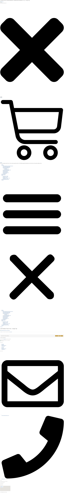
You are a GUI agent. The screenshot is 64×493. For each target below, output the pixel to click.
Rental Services (3, 174)
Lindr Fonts (5, 168)
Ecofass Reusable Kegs (6, 172)
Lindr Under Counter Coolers (6, 166)
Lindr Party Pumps (5, 317)
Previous (1, 326)
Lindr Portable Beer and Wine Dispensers (8, 311)
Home (2, 164)
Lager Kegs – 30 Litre (5, 321)
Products (3, 165)
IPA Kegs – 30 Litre (5, 177)
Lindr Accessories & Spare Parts (7, 315)
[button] (32, 245)
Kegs (2, 175)
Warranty (3, 347)
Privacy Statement (4, 345)
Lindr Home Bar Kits (5, 171)
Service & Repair (4, 319)
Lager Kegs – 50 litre (5, 176)
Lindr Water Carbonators (6, 170)
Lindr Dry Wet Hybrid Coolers (6, 167)
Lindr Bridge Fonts (6, 169)
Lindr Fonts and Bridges (6, 313)
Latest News (3, 346)
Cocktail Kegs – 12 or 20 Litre (6, 323)
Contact (3, 325)
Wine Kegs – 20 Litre (5, 178)
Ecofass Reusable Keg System (5, 179)
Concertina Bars (5, 173)
